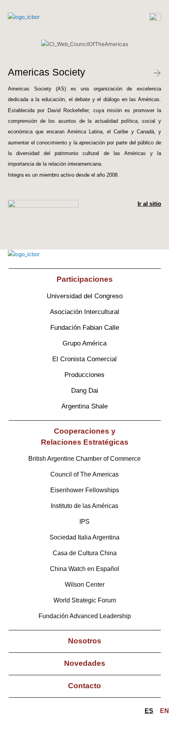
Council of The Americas (84, 474)
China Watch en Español (84, 568)
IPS (84, 521)
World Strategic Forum (84, 600)
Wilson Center (85, 584)
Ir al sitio (149, 203)
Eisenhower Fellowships (84, 490)
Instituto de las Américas (84, 505)
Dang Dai (84, 390)
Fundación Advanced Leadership (85, 616)
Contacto (84, 686)
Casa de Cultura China (85, 553)
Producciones (84, 375)
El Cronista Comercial (84, 359)
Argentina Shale (84, 406)
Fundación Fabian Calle (84, 327)
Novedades (84, 663)
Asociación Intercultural (84, 312)
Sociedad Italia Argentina (84, 537)
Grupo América (84, 343)
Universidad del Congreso (85, 296)
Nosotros (84, 641)
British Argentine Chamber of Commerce (84, 458)
